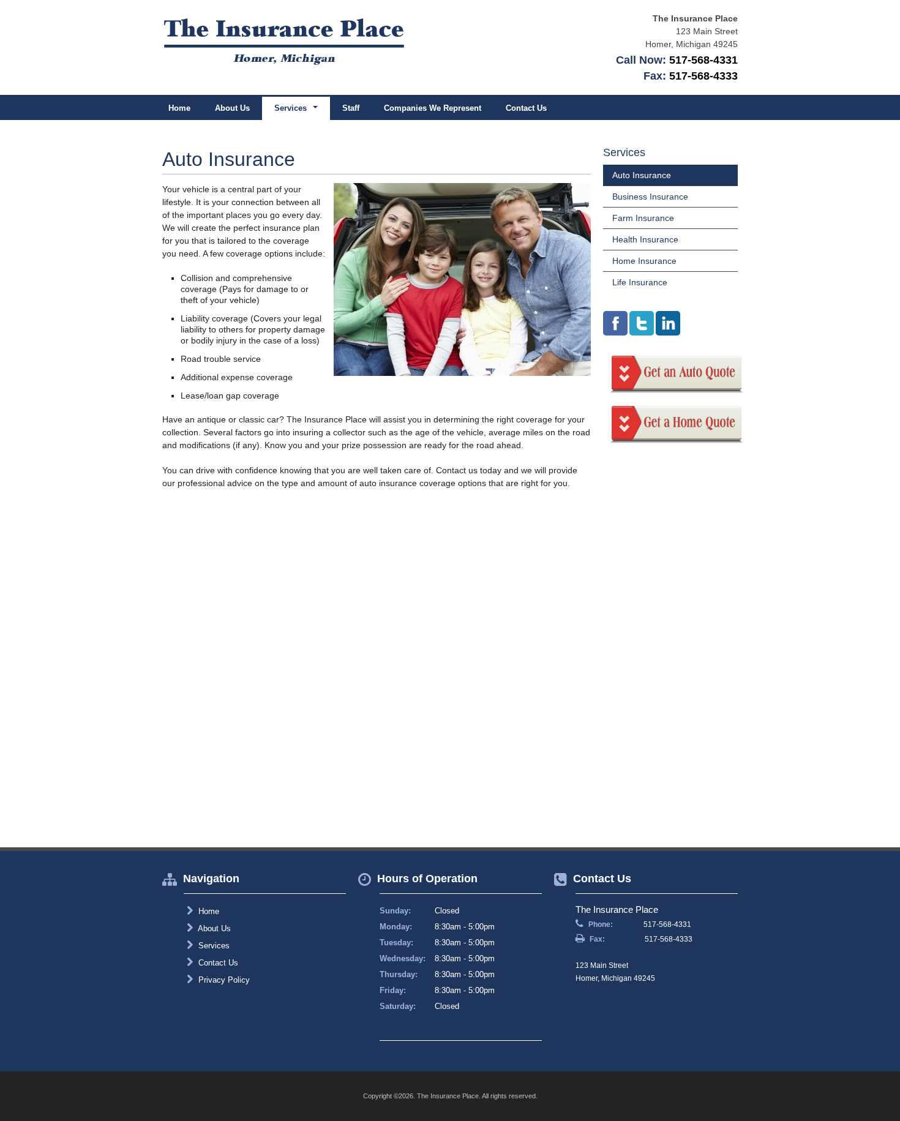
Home (179, 108)
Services (213, 945)
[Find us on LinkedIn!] (668, 323)
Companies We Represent (432, 108)
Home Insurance (644, 261)
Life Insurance (639, 282)
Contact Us (526, 108)
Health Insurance (645, 239)
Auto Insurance (641, 175)
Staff (350, 108)
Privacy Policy (223, 979)
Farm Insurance (643, 218)
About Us (232, 108)
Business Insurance (650, 196)
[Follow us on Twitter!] (641, 323)
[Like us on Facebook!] (615, 323)
